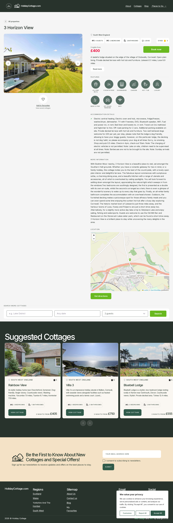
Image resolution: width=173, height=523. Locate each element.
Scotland (37, 494)
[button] (130, 260)
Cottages (138, 6)
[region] (142, 504)
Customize (127, 513)
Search (158, 313)
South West (38, 510)
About (128, 6)
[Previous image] (8, 63)
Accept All (158, 513)
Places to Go (157, 6)
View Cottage (17, 412)
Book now (156, 49)
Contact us (72, 498)
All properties (13, 21)
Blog (146, 6)
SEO (151, 518)
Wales (36, 498)
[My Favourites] (167, 6)
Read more (97, 69)
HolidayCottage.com (31, 5)
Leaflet (145, 290)
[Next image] (77, 63)
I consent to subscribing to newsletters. (123, 460)
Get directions (101, 296)
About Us (71, 494)
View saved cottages (43, 108)
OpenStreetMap (156, 290)
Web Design (139, 518)
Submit (108, 467)
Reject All (143, 513)
